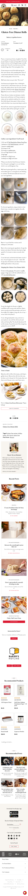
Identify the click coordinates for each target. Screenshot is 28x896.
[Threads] (16, 836)
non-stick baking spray (9, 275)
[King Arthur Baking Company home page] (3, 7)
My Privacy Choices (20, 883)
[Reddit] (14, 838)
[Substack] (16, 838)
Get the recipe (14, 621)
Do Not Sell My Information (9, 883)
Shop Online (5, 859)
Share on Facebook (17, 50)
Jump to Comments (14, 408)
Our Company (5, 872)
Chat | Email (17, 665)
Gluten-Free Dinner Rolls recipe (13, 403)
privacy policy (16, 827)
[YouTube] (11, 838)
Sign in (19, 5)
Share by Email (18, 50)
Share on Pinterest (20, 50)
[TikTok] (11, 836)
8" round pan (10, 271)
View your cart (22, 5)
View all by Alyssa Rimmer (9, 471)
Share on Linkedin (22, 50)
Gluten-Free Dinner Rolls (10, 426)
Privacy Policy (10, 881)
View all (14, 638)
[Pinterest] (19, 836)
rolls (8, 435)
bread (4, 435)
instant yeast (10, 146)
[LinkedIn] (8, 838)
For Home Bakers (6, 863)
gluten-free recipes (12, 433)
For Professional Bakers (8, 867)
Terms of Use (18, 881)
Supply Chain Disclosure (9, 879)
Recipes (15, 28)
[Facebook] (8, 836)
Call (9, 665)
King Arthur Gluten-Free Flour (19, 142)
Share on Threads (24, 50)
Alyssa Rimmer (5, 43)
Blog (10, 28)
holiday (20, 433)
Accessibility (19, 879)
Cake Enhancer (14, 144)
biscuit (11, 435)
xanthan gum (11, 150)
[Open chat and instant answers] (25, 893)
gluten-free (17, 435)
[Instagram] (14, 836)
